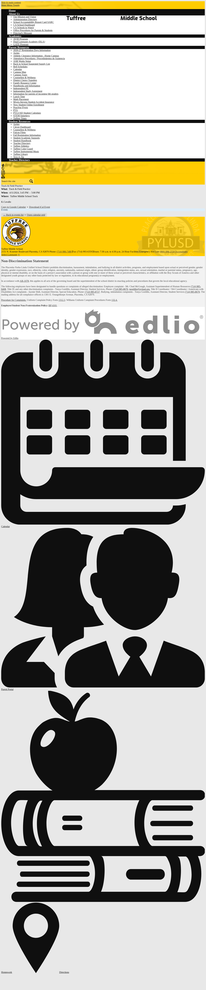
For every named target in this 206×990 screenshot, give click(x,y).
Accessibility (182, 251)
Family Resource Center (24, 83)
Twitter (3, 169)
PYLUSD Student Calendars (27, 113)
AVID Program (20, 39)
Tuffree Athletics (21, 146)
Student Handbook (22, 140)
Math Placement (21, 99)
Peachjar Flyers (20, 107)
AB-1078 (24, 281)
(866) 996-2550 (167, 251)
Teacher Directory (21, 143)
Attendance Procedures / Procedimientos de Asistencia (39, 58)
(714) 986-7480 (64, 251)
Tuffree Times (20, 118)
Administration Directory (25, 19)
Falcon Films (19, 132)
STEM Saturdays (21, 115)
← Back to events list (13, 215)
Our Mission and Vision (24, 16)
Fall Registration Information (27, 135)
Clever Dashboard (22, 127)
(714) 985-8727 (92, 292)
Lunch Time (19, 96)
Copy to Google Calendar (13, 207)
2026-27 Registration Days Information (32, 50)
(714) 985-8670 (120, 289)
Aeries (16, 53)
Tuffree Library (20, 154)
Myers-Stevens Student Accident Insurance (33, 102)
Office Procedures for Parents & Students (32, 30)
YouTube (3, 176)
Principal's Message (22, 33)
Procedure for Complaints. (13, 300)
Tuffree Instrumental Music (26, 151)
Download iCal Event (39, 207)
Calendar (17, 69)
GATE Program (20, 44)
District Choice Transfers (25, 80)
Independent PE (21, 88)
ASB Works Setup (22, 61)
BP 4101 (53, 305)
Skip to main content (11, 2)
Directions (64, 972)
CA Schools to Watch (23, 27)
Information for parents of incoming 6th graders (35, 94)
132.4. (114, 300)
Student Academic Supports (26, 138)
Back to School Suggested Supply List (31, 64)
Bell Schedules (20, 66)
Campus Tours (20, 75)
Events (4, 209)
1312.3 (62, 300)
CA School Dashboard (24, 25)
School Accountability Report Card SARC (33, 22)
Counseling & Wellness (24, 77)
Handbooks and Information (26, 85)
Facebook (3, 166)
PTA (15, 110)
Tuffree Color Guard (23, 148)
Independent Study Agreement (27, 91)
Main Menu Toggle (10, 5)
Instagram (3, 173)
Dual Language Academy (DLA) (29, 41)
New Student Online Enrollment (28, 104)
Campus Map (19, 72)
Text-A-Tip (18, 157)
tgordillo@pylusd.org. (139, 289)
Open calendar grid (36, 215)
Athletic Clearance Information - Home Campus (36, 55)
